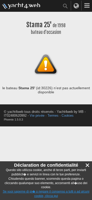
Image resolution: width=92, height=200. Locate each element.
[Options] (87, 5)
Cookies (68, 115)
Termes (53, 115)
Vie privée (37, 115)
